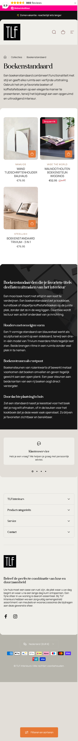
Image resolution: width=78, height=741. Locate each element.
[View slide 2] (37, 471)
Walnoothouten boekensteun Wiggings (57, 172)
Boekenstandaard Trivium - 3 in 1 (21, 240)
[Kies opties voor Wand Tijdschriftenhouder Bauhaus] (32, 154)
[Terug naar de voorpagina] (5, 57)
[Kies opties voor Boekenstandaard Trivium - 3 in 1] (32, 223)
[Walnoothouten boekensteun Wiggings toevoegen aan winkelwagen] (68, 154)
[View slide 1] (32, 471)
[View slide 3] (41, 471)
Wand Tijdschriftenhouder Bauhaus (21, 172)
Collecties (16, 57)
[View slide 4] (45, 471)
